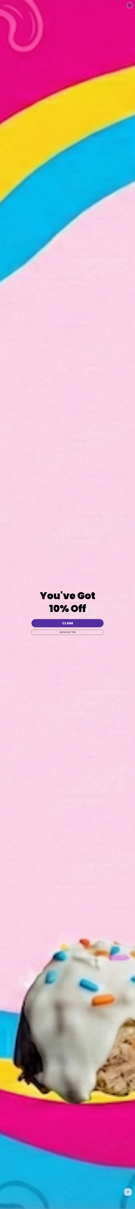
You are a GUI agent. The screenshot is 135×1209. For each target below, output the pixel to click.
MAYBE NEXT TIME (67, 632)
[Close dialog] (129, 5)
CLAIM (67, 623)
